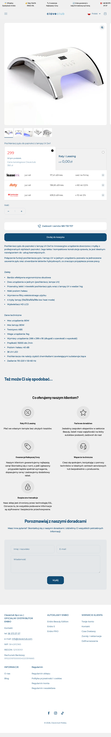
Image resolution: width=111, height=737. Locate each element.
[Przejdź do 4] (38, 133)
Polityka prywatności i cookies (47, 678)
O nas (7, 673)
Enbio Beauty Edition (58, 621)
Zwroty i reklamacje (92, 636)
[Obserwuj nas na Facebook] (48, 713)
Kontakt (86, 626)
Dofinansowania (90, 641)
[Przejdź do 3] (28, 133)
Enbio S (51, 626)
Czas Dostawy (89, 631)
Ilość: (6, 205)
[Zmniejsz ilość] (8, 211)
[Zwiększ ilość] (21, 211)
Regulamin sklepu (41, 673)
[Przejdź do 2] (18, 133)
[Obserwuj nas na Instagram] (55, 713)
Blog (6, 678)
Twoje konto (88, 621)
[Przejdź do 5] (47, 133)
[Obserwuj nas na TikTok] (62, 713)
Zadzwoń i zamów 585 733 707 (57, 226)
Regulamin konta (40, 683)
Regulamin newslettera (44, 688)
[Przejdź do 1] (8, 133)
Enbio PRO (52, 631)
